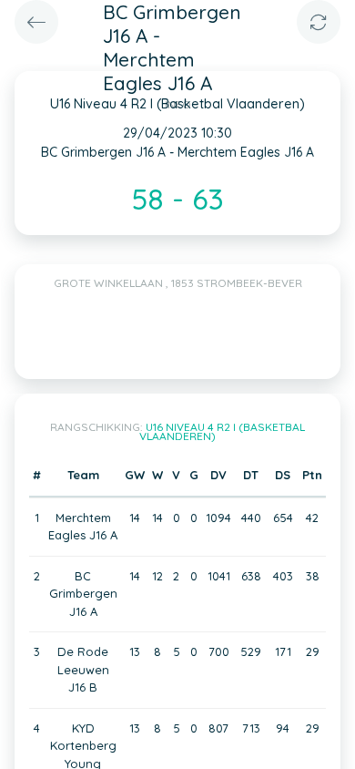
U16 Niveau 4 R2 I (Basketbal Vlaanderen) (222, 431)
